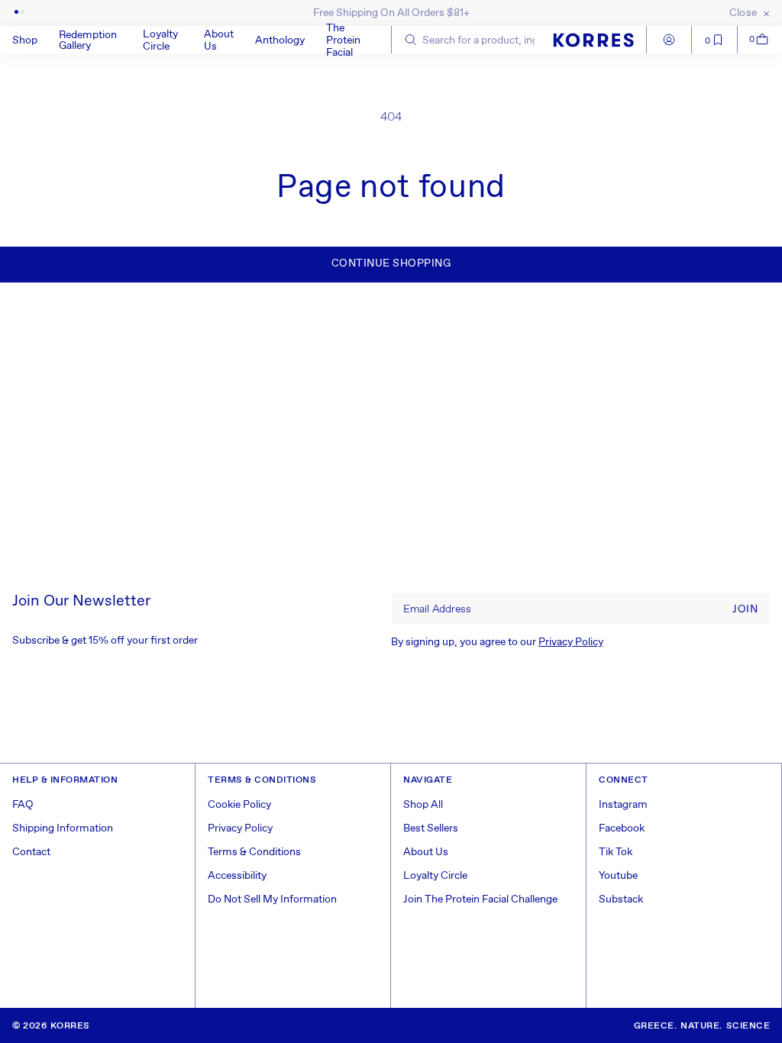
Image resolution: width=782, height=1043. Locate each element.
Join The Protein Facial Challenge (480, 899)
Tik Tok (615, 852)
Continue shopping (391, 263)
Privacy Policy (570, 642)
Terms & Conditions (254, 852)
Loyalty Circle (435, 876)
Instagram (623, 805)
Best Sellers (430, 828)
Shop (24, 40)
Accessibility (237, 876)
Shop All (423, 805)
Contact (31, 852)
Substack (621, 899)
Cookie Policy (239, 805)
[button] (35, 39)
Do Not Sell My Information (272, 899)
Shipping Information (62, 828)
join (745, 609)
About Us (425, 852)
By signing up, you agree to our (497, 642)
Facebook (622, 828)
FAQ (23, 805)
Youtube (618, 876)
